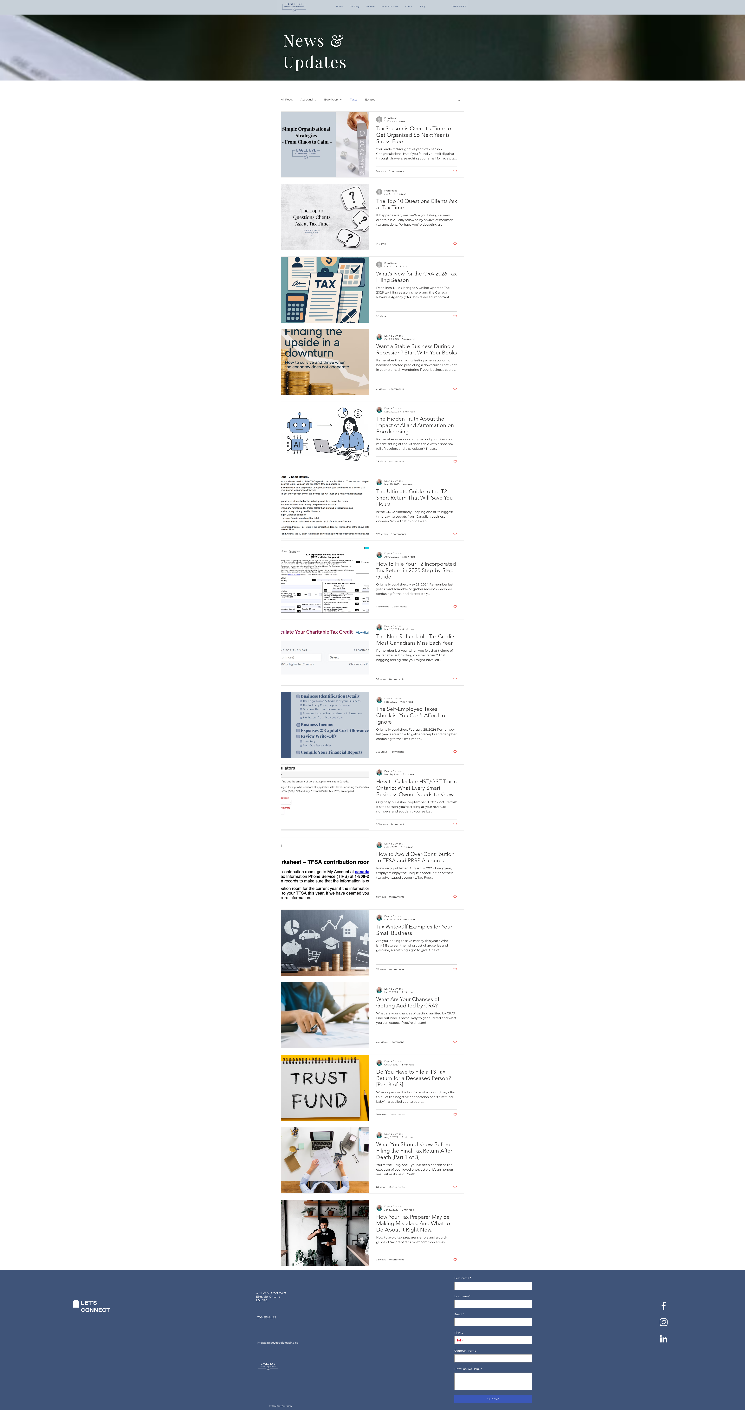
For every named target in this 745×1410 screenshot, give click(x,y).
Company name (465, 1350)
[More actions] (456, 119)
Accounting (308, 99)
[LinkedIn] (663, 1338)
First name (462, 1278)
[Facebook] (663, 1305)
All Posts (287, 99)
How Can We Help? (468, 1369)
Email (459, 1314)
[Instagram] (663, 1322)
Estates (370, 99)
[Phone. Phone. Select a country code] (460, 1340)
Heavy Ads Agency (284, 1406)
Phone (458, 1332)
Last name (462, 1296)
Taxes (353, 99)
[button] (459, 100)
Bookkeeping (333, 99)
